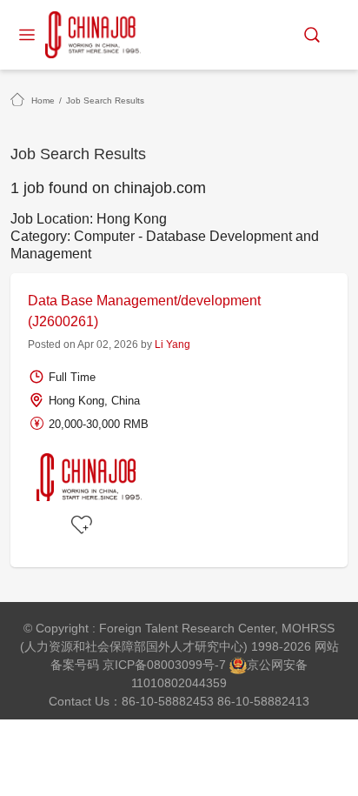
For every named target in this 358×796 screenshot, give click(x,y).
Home (43, 100)
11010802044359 (179, 683)
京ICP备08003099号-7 (164, 665)
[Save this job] (84, 525)
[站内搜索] (312, 34)
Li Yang (172, 344)
